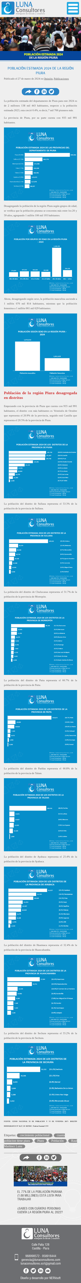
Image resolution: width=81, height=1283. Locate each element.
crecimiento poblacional (34, 1135)
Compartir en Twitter (51, 91)
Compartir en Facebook (37, 91)
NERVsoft (55, 1278)
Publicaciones (61, 78)
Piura (40, 1140)
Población (57, 1140)
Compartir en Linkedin (44, 91)
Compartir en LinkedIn (46, 1157)
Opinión (48, 78)
